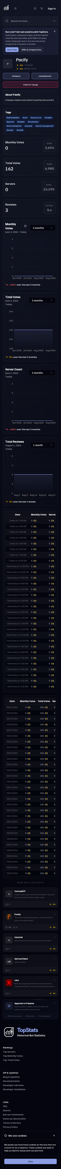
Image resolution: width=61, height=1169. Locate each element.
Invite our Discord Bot (14, 1118)
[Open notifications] (35, 8)
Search (7, 1110)
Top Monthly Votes (13, 1055)
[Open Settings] (41, 8)
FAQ (5, 1106)
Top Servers (9, 1051)
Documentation (11, 1080)
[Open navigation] (15, 8)
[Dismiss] (55, 31)
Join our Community (13, 1114)
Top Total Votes (11, 1059)
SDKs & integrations (31, 49)
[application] (30, 258)
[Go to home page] (6, 8)
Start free (12, 49)
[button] (30, 20)
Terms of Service (12, 1122)
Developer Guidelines (14, 1089)
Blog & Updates (11, 1076)
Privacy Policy (10, 1126)
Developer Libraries (13, 1085)
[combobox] (34, 20)
